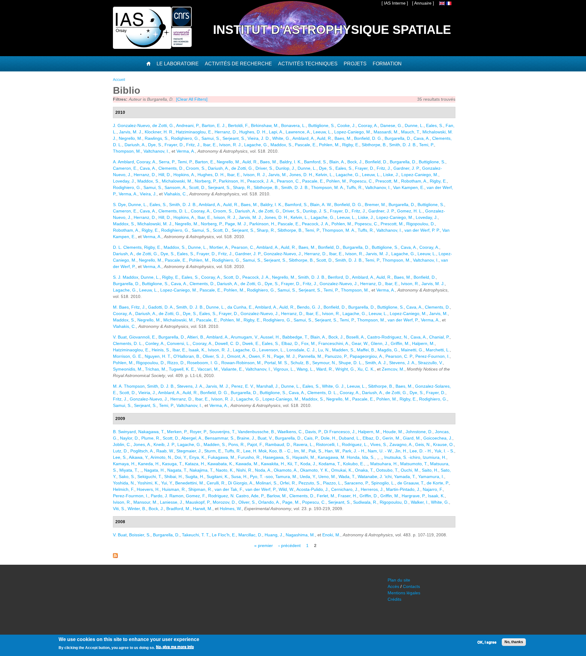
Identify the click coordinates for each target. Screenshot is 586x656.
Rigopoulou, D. (420, 223)
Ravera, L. (303, 444)
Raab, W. (165, 450)
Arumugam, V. (244, 337)
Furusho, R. (249, 457)
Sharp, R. (242, 187)
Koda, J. (308, 463)
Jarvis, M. (277, 174)
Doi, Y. (181, 457)
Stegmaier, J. (189, 450)
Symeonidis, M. (128, 369)
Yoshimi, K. (148, 482)
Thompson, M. (127, 151)
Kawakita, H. (273, 463)
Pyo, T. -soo (261, 476)
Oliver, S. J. (214, 356)
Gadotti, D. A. (161, 307)
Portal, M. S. (276, 362)
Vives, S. (378, 444)
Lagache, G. (256, 144)
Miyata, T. (128, 470)
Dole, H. (328, 438)
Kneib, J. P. (164, 444)
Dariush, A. (135, 144)
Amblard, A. (303, 138)
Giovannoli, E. (142, 337)
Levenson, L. (271, 349)
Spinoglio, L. (383, 482)
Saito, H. (430, 470)
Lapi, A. (276, 131)
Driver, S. (264, 168)
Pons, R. (236, 444)
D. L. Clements (127, 247)
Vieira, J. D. (259, 138)
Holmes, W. (231, 508)
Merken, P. (177, 431)
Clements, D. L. (173, 210)
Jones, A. (142, 444)
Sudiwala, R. (365, 502)
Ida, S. (368, 457)
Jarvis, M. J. (130, 131)
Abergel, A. (191, 438)
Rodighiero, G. (185, 138)
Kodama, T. (330, 463)
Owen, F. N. (260, 356)
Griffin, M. (400, 343)
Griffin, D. (369, 495)
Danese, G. (391, 125)
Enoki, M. (331, 534)
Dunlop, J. (285, 168)
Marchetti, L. (438, 349)
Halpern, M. (423, 343)
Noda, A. (263, 470)
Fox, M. (308, 343)
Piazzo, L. (332, 482)
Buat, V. (265, 438)
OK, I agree (487, 642)
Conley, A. (155, 343)
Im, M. (300, 450)
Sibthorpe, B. (374, 144)
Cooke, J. (346, 125)
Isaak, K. (197, 349)
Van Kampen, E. (408, 187)
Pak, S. (315, 450)
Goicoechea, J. (437, 438)
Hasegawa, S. (276, 457)
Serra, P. (167, 161)
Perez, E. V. (242, 386)
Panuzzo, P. (336, 356)
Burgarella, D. (398, 138)
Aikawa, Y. (138, 457)
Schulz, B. (300, 362)
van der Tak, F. (229, 489)
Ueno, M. (327, 476)
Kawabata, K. (220, 463)
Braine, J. (246, 438)
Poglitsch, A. (142, 450)
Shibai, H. (173, 476)
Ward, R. (324, 369)
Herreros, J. (372, 489)
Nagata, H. (154, 470)
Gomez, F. (196, 495)
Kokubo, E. (353, 463)
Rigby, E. (350, 144)
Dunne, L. (414, 125)
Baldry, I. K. (291, 161)
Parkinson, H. (232, 181)
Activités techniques (308, 63)
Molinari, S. (266, 482)
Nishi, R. (244, 470)
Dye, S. (155, 144)
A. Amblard (123, 161)
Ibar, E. (210, 144)
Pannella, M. (310, 356)
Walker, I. (420, 502)
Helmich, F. (123, 489)
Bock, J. (355, 161)
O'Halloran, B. (186, 356)
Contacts (411, 586)
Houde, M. (393, 431)
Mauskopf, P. (198, 502)
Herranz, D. (226, 131)
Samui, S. (210, 138)
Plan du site (399, 580)
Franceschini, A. (333, 343)
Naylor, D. (129, 438)
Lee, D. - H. (421, 450)
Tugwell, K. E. (182, 369)
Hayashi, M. (303, 457)
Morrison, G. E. (127, 356)
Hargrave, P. (413, 495)
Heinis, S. (161, 349)
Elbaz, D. (290, 343)
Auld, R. (324, 138)
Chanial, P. (439, 337)
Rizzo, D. (176, 362)
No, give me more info (175, 647)
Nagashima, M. (300, 534)
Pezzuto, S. (309, 482)
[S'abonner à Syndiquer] (115, 556)
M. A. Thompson (129, 386)
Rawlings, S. (156, 138)
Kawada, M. (247, 463)
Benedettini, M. (189, 482)
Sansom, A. (175, 187)
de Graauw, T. (410, 482)
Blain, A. (337, 161)
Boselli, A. (355, 337)
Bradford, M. (178, 508)
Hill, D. (164, 174)
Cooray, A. (368, 125)
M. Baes (121, 307)
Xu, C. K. (365, 369)
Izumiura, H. (434, 457)
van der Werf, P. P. (422, 230)
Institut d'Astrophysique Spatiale (332, 30)
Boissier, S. (139, 534)
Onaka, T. (364, 470)
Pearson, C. (288, 181)
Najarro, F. (433, 489)
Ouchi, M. (410, 470)
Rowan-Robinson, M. (241, 362)
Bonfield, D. (376, 161)
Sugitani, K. (218, 476)
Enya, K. (197, 457)
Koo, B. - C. (280, 450)
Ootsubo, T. (387, 470)
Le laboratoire (178, 63)
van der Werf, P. (403, 319)
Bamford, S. (315, 161)
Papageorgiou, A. (366, 356)
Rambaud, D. (278, 444)
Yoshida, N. (124, 482)
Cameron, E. (125, 168)
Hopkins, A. (184, 174)
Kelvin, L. (324, 174)
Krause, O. (443, 444)
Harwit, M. (202, 508)
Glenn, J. (379, 343)
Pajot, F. (255, 444)
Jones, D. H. (301, 174)
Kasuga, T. (172, 463)
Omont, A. (236, 356)
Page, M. (291, 502)
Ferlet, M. (326, 495)
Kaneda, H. (149, 463)
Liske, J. (391, 174)
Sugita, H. (194, 476)
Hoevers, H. (148, 489)
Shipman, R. (200, 489)
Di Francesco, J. (340, 431)
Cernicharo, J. (344, 489)
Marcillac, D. (250, 534)
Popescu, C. (361, 181)
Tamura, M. (286, 476)
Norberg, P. (205, 181)
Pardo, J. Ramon (167, 495)
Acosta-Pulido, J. (312, 489)
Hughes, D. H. (252, 131)
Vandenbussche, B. (256, 431)
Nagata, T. (177, 470)
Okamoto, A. (286, 470)
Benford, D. (339, 277)
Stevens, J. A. (402, 362)
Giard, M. (412, 438)
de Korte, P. (438, 482)
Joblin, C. (122, 444)
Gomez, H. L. (410, 210)
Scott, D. (197, 187)
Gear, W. (360, 343)
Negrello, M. (130, 138)
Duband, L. (349, 438)
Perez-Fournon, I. (432, 356)
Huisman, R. (174, 489)
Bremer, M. (375, 204)
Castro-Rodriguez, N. (387, 337)
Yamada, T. (405, 476)
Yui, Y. (167, 482)
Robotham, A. (414, 181)
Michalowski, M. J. (154, 223)
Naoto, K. (225, 470)
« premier (263, 545)
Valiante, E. (232, 369)
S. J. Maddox (125, 277)
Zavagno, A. (401, 444)
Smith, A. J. (376, 362)
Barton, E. (204, 161)
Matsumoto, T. (414, 463)
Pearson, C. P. (399, 356)
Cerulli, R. (216, 482)
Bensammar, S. (219, 438)
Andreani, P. (187, 125)
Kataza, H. (195, 463)
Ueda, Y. (308, 476)
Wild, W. (286, 489)
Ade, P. (257, 495)
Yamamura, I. (431, 476)
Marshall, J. (267, 386)
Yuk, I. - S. (444, 450)
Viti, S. (119, 508)
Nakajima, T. (201, 470)
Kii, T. (293, 463)
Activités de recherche (238, 63)
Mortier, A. (219, 247)
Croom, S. (195, 168)
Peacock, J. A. (260, 181)
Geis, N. (423, 444)
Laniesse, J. (171, 502)
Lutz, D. (120, 450)
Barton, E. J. (214, 125)
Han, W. (332, 450)
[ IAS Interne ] (395, 3)
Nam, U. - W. (380, 450)
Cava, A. (422, 138)
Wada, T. (346, 476)
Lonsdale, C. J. (301, 349)
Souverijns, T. (222, 431)
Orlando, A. (269, 502)
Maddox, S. (281, 144)
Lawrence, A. (298, 131)
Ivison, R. (354, 253)
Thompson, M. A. (327, 187)
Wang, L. (305, 369)
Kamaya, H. (124, 463)
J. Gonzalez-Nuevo (131, 125)
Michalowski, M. (177, 181)
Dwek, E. (250, 343)
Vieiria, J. (147, 392)
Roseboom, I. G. (203, 362)
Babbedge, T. (295, 337)
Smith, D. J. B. (403, 144)
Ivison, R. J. (230, 144)
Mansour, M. (145, 502)
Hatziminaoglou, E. (194, 131)
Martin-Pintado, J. (403, 489)
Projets (355, 63)
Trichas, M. (155, 369)
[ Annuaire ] (423, 3)
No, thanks (514, 642)
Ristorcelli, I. (327, 444)
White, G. (281, 138)
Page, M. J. (236, 223)
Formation (387, 63)
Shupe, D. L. (350, 362)
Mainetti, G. (412, 349)
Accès (393, 586)
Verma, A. (185, 151)
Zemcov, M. (393, 369)
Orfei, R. (288, 482)
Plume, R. (150, 438)
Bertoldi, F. (238, 125)
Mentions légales (404, 592)
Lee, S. (120, 457)
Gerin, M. (391, 438)
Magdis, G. (388, 349)
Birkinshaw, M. (265, 125)
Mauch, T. (410, 131)
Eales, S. (434, 125)
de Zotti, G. (163, 125)
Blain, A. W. (321, 204)
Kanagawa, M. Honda (339, 457)
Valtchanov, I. (156, 151)
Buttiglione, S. (321, 125)
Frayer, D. (174, 144)
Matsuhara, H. (384, 463)
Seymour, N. (324, 362)
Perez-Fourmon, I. (130, 495)
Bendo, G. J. (309, 307)
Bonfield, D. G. (368, 138)
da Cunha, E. (240, 307)
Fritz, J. (193, 144)
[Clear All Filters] (192, 99)
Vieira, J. (148, 193)
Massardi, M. (386, 131)
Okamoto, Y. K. (314, 470)
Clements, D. (170, 168)
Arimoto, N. (161, 457)
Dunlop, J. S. (315, 210)
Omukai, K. (342, 470)
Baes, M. (343, 138)
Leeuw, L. (322, 131)
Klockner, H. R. (159, 131)
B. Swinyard (124, 431)
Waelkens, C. (290, 431)
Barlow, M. (277, 495)
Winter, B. (137, 508)
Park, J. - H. (353, 450)
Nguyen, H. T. (158, 356)
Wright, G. (345, 369)
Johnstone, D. (419, 431)
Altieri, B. (195, 337)
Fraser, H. (347, 495)
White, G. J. (333, 386)
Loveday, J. (124, 181)
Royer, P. (198, 431)
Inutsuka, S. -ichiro (402, 457)
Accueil (119, 80)
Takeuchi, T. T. (195, 534)
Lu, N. (324, 349)
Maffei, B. (366, 349)
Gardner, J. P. (406, 168)
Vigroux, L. (283, 369)
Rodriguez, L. (355, 444)
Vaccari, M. (208, 369)
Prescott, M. (387, 181)
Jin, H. (401, 450)
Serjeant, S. (233, 138)
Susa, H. (239, 476)
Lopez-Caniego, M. (352, 131)
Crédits (394, 599)
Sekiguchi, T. (149, 476)
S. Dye (119, 204)
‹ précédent (289, 545)
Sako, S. (127, 476)
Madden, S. (343, 349)
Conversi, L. (178, 343)
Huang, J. (274, 534)
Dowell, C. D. (227, 343)
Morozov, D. (224, 502)
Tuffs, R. (354, 187)
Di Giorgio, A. (240, 482)
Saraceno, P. (356, 482)
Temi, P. (426, 144)
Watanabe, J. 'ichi (375, 476)
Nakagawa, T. (151, 431)
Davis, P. (313, 431)
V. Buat (120, 337)
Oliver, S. (247, 502)
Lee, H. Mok (255, 450)
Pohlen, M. (329, 144)
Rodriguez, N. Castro (228, 495)
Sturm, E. (213, 450)
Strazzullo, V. (430, 362)
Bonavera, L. (293, 125)
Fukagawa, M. (221, 457)
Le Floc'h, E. (224, 534)
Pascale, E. (306, 144)
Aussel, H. (270, 337)
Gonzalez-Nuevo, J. (283, 253)
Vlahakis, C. (175, 193)
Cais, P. (311, 438)
